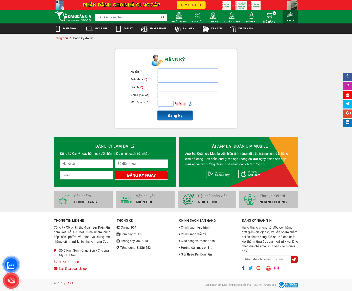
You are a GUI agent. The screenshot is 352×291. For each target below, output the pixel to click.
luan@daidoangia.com (74, 269)
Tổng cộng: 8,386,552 (135, 248)
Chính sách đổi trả (194, 234)
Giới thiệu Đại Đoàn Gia (196, 254)
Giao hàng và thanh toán (198, 241)
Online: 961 (128, 227)
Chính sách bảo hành (195, 227)
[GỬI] (294, 259)
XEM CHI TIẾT (191, 5)
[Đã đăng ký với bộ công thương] (288, 285)
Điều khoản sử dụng (216, 284)
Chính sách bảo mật (240, 284)
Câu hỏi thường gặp (265, 284)
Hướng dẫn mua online (196, 248)
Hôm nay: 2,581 (131, 234)
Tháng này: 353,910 (134, 241)
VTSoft (70, 283)
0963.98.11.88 (69, 262)
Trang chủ (61, 38)
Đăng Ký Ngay (141, 175)
